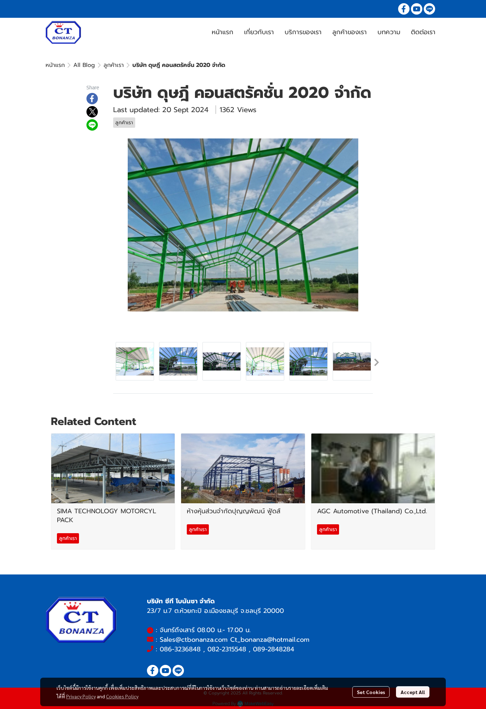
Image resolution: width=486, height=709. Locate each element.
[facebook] (404, 9)
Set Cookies (371, 692)
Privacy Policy (81, 696)
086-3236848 (180, 649)
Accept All (413, 692)
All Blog (84, 65)
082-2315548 (226, 649)
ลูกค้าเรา (114, 65)
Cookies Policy (122, 696)
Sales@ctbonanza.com (194, 640)
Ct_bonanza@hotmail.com (270, 640)
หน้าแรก (55, 65)
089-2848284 (273, 649)
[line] (429, 9)
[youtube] (416, 9)
